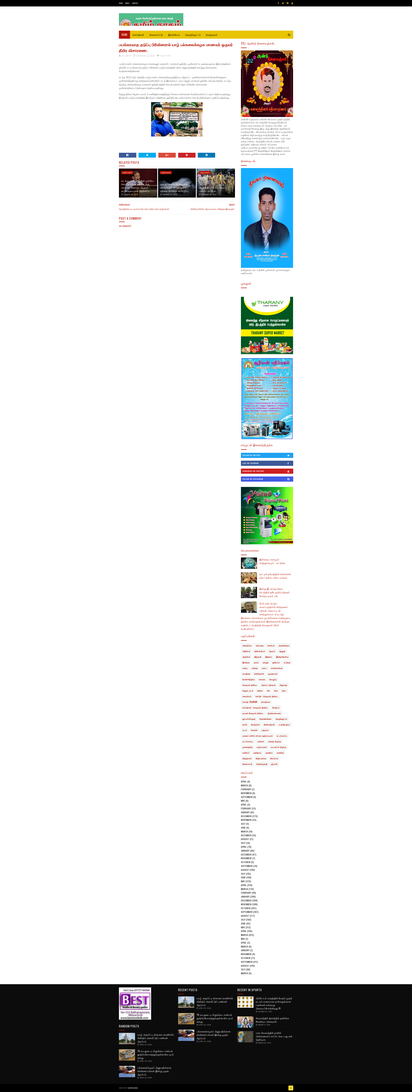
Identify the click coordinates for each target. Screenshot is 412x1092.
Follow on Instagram (253, 479)
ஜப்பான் (274, 764)
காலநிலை (246, 673)
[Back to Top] (290, 1088)
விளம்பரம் (274, 758)
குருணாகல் (272, 673)
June (243, 827)
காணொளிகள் (277, 668)
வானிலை (280, 752)
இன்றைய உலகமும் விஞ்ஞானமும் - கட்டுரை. (272, 561)
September (247, 797)
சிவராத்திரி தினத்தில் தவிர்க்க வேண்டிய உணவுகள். (272, 1019)
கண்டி (245, 668)
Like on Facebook (251, 463)
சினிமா (260, 690)
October (245, 862)
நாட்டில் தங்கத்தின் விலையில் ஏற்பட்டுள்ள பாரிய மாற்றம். (275, 575)
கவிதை (255, 668)
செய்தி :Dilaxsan (250, 702)
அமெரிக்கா (247, 645)
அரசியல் (271, 645)
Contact (135, 3)
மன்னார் (261, 741)
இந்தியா (268, 656)
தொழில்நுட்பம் (193, 35)
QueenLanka (133, 1088)
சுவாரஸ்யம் (247, 696)
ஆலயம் (272, 651)
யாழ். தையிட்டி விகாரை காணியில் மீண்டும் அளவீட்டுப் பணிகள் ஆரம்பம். (155, 1038)
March (244, 785)
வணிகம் (246, 752)
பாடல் (245, 730)
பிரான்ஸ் (254, 730)
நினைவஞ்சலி (269, 724)
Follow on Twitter (251, 455)
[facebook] (278, 3)
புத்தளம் (265, 730)
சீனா (276, 690)
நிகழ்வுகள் (211, 35)
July (243, 823)
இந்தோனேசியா (282, 656)
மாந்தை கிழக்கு (274, 741)
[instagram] (288, 3)
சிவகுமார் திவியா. (250, 685)
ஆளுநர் (282, 651)
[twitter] (283, 3)
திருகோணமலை (274, 713)
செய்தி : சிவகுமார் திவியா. (267, 696)
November (246, 793)
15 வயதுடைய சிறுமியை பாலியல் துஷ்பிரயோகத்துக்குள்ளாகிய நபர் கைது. (155, 1054)
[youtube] (292, 3)
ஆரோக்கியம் (259, 651)
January (245, 812)
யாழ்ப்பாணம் (165, 55)
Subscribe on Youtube (253, 471)
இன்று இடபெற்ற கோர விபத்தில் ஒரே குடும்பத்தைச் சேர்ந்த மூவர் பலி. (274, 592)
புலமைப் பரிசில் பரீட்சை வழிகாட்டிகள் (258, 735)
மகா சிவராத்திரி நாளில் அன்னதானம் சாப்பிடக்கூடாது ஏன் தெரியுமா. (274, 1036)
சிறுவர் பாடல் (248, 690)
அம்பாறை (259, 645)
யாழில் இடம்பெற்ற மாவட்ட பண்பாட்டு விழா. (213, 189)
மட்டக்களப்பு (282, 735)
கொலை (262, 679)
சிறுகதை (283, 685)
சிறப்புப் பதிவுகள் (269, 685)
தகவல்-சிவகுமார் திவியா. (253, 713)
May (243, 800)
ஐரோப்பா (276, 662)
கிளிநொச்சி (259, 673)
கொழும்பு (273, 679)
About (127, 3)
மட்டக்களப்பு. (248, 741)
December (246, 816)
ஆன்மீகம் (246, 656)
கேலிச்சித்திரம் (249, 679)
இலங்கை (246, 662)
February (246, 789)
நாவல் (245, 724)
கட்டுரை (287, 662)
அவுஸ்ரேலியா (284, 645)
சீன (268, 690)
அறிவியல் (246, 651)
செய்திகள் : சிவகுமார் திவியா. (255, 707)
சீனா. (284, 690)
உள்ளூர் (266, 662)
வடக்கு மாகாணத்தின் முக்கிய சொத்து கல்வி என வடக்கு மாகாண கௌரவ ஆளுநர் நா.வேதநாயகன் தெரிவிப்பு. (137, 186)
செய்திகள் (138, 35)
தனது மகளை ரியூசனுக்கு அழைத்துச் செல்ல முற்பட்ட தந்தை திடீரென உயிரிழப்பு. (174, 187)
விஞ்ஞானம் (247, 758)
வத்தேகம (257, 752)
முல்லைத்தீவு (248, 747)
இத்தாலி (257, 656)
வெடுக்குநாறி (261, 764)
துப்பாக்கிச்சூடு (249, 719)
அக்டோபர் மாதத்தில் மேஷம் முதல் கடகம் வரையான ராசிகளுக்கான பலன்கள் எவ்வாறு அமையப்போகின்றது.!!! (274, 1003)
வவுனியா (269, 752)
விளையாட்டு (156, 35)
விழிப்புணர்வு (261, 758)
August (245, 839)
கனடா (264, 668)
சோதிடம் (276, 707)
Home (121, 3)
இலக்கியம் (174, 35)
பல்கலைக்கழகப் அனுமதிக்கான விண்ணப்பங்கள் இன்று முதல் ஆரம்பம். (154, 1071)
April (244, 781)
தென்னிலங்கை (265, 719)
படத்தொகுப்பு (284, 724)
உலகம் (256, 662)
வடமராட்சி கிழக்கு (278, 747)
